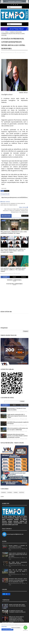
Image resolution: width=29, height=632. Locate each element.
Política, (24, 52)
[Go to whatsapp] (25, 627)
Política (6, 32)
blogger (5, 277)
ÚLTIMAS (5, 405)
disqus (14, 277)
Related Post (6, 216)
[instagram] (15, 4)
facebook (23, 277)
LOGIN (2, 496)
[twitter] (13, 4)
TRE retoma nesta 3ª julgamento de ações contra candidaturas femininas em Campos (14, 232)
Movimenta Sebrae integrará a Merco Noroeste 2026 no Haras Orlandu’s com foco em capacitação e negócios (17, 436)
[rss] (17, 4)
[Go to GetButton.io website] (25, 630)
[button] (7, 629)
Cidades (3, 220)
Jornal (16, 492)
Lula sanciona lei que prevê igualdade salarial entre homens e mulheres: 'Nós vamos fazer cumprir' (13, 269)
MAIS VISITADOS (14, 405)
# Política (7, 190)
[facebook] (11, 4)
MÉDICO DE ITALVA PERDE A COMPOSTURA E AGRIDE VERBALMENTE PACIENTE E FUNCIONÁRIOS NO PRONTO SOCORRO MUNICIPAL (13, 619)
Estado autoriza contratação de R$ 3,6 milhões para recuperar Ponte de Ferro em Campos (17, 416)
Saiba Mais (4, 626)
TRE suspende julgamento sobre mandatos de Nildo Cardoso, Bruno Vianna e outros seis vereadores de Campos (13, 250)
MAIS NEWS (23, 405)
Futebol (10, 492)
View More (25, 215)
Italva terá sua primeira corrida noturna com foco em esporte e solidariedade (18, 571)
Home (2, 32)
